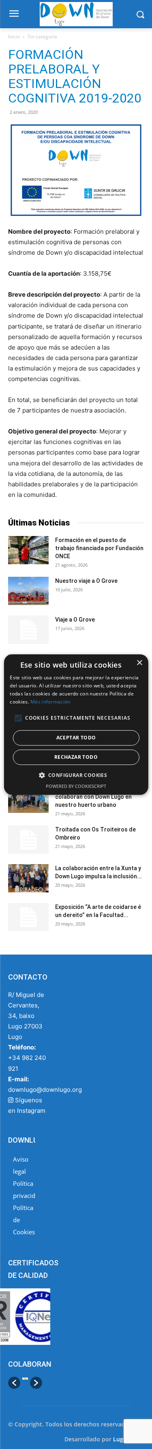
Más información (50, 701)
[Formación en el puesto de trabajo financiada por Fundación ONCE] (28, 550)
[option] (25, 1383)
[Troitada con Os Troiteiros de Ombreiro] (28, 839)
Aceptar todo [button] (76, 737)
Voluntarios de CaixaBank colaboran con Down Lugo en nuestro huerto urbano (93, 796)
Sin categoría (42, 36)
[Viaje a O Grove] (28, 630)
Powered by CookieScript (76, 786)
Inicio (14, 36)
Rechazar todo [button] (76, 757)
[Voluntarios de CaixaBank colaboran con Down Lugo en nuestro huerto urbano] (28, 799)
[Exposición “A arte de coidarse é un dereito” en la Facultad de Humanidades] (28, 917)
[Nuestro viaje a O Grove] (28, 591)
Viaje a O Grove (75, 619)
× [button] (139, 663)
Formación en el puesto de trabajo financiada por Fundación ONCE (99, 548)
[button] (14, 1383)
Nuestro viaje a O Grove (86, 581)
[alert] (76, 724)
